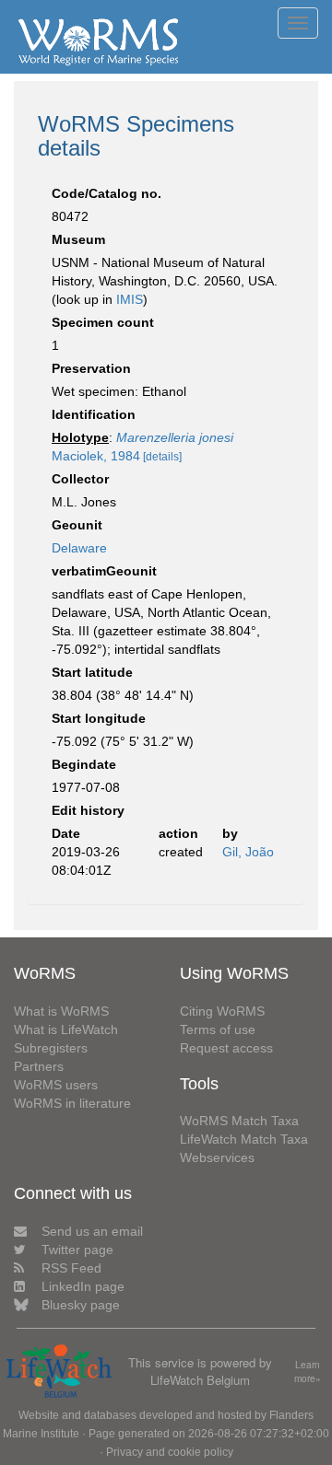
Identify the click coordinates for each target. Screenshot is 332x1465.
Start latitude (92, 672)
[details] (162, 456)
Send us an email (92, 1231)
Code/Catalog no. (106, 193)
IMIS (129, 299)
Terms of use (217, 1029)
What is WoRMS (61, 1011)
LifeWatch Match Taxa (244, 1139)
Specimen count (103, 322)
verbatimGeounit (104, 571)
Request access (226, 1048)
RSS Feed (71, 1268)
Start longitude (99, 718)
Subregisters (51, 1048)
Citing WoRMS (222, 1011)
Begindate (84, 764)
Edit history (88, 810)
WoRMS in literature (72, 1103)
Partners (39, 1066)
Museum (78, 239)
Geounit (77, 524)
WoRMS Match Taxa (239, 1120)
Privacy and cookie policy (169, 1452)
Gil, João (248, 851)
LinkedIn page (83, 1286)
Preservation (91, 368)
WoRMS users (56, 1084)
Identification (94, 414)
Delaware (79, 548)
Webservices (217, 1157)
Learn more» (307, 1371)
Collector (80, 478)
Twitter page (77, 1249)
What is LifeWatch (66, 1029)
